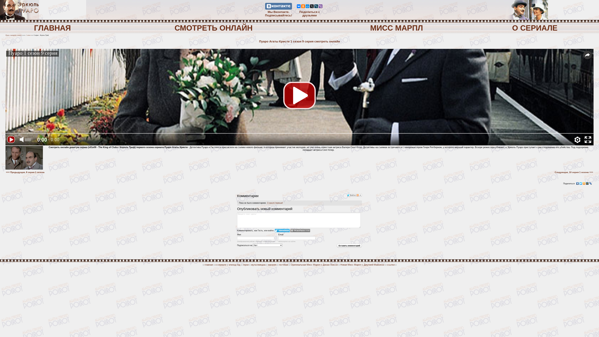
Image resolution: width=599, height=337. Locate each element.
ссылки (391, 264)
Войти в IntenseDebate (282, 230)
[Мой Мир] (307, 6)
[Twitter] (580, 183)
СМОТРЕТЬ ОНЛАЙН (214, 28)
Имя (239, 234)
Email (280, 234)
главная (209, 264)
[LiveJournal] (316, 6)
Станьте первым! (275, 203)
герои (246, 264)
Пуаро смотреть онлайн (13, 35)
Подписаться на (245, 245)
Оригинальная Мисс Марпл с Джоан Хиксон (314, 264)
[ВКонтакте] (299, 6)
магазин (272, 264)
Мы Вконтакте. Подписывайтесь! (278, 13)
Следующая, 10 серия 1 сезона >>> (574, 172)
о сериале (220, 264)
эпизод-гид (234, 264)
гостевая (283, 264)
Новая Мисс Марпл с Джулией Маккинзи (362, 264)
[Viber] (320, 6)
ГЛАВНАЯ (52, 28)
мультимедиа (258, 264)
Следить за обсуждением (359, 195)
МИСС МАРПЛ (396, 28)
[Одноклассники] (303, 6)
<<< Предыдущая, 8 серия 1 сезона (25, 172)
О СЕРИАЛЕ (535, 28)
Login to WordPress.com (300, 230)
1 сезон (28, 35)
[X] (312, 6)
